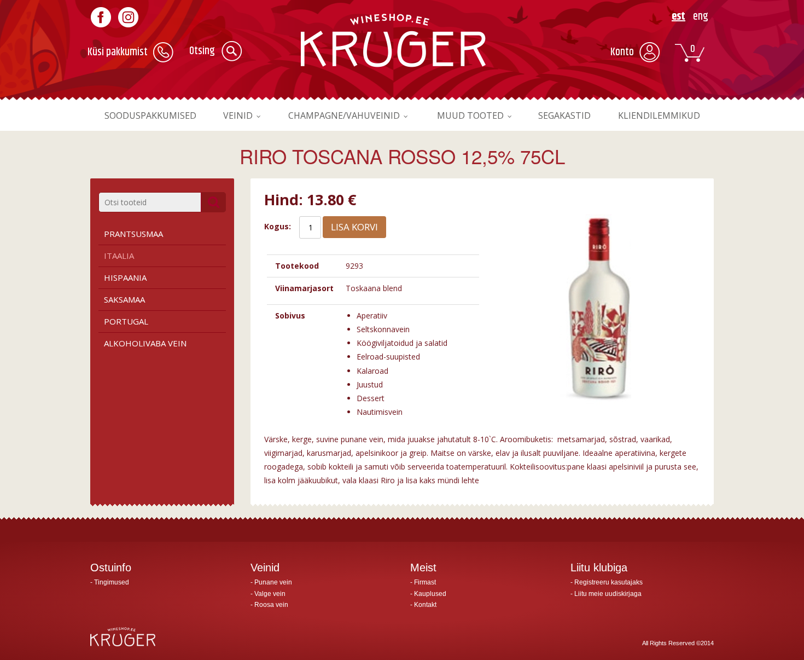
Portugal (126, 321)
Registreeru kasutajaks (608, 582)
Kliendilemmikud (659, 115)
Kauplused (430, 594)
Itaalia (119, 255)
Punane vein (273, 582)
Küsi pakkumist (118, 52)
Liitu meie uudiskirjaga (608, 594)
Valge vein (270, 594)
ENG (700, 16)
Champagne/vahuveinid (344, 115)
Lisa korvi (354, 227)
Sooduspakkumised (150, 115)
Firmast (425, 582)
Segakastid (564, 115)
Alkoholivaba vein (145, 343)
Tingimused (111, 582)
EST (678, 16)
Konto (622, 52)
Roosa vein (271, 605)
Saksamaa (124, 299)
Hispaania (125, 277)
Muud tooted (470, 115)
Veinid (238, 115)
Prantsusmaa (133, 233)
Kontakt (425, 605)
